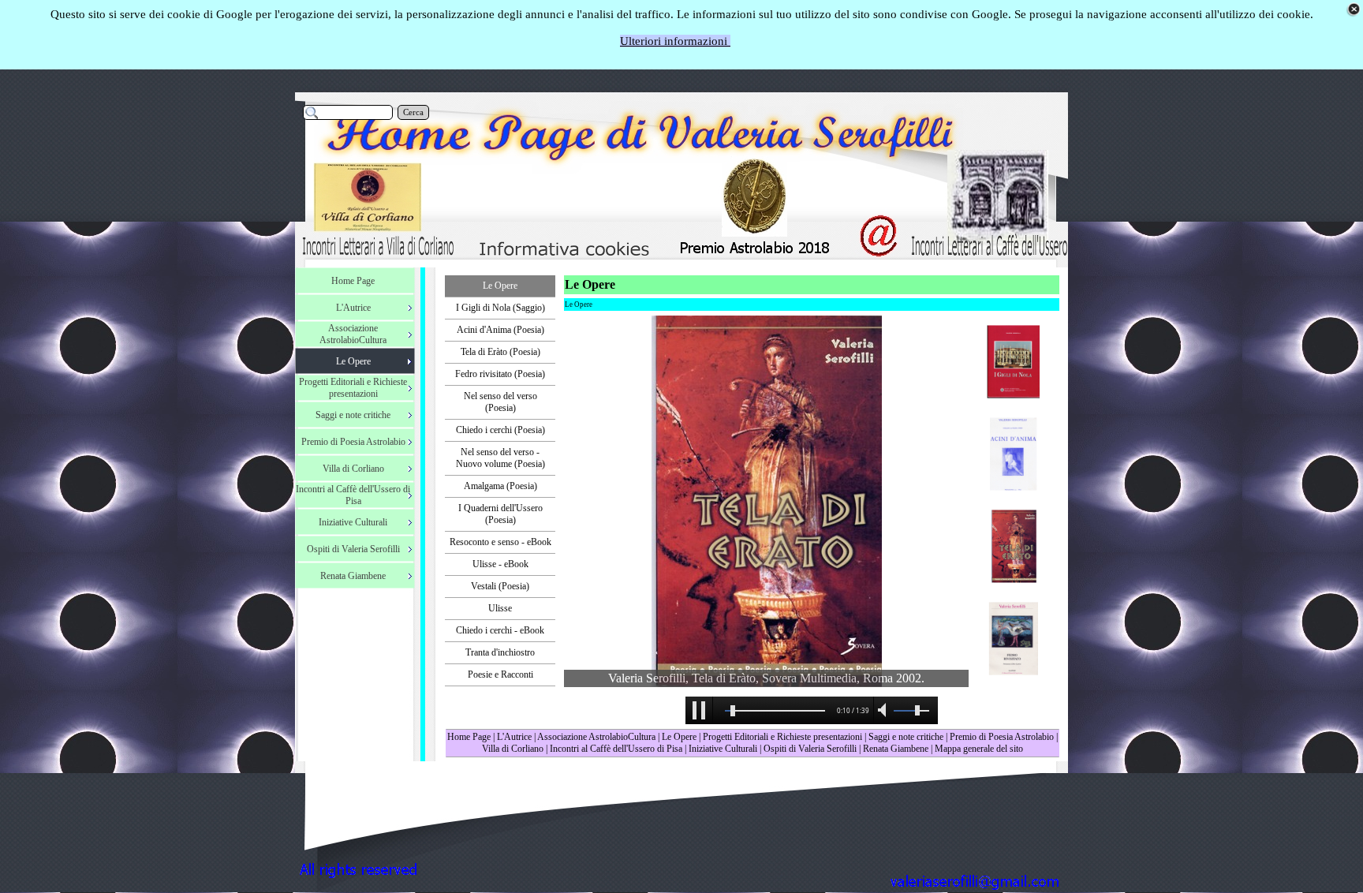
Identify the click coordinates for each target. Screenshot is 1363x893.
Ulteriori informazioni (675, 41)
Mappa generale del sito (979, 748)
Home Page (469, 736)
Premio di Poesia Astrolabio (1002, 736)
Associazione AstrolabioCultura (596, 736)
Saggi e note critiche (905, 736)
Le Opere (679, 736)
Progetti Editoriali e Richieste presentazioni (783, 736)
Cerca (413, 112)
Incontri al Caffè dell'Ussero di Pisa (616, 748)
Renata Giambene (895, 748)
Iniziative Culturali (723, 748)
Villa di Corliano (512, 748)
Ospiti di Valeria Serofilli (810, 748)
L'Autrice (514, 736)
